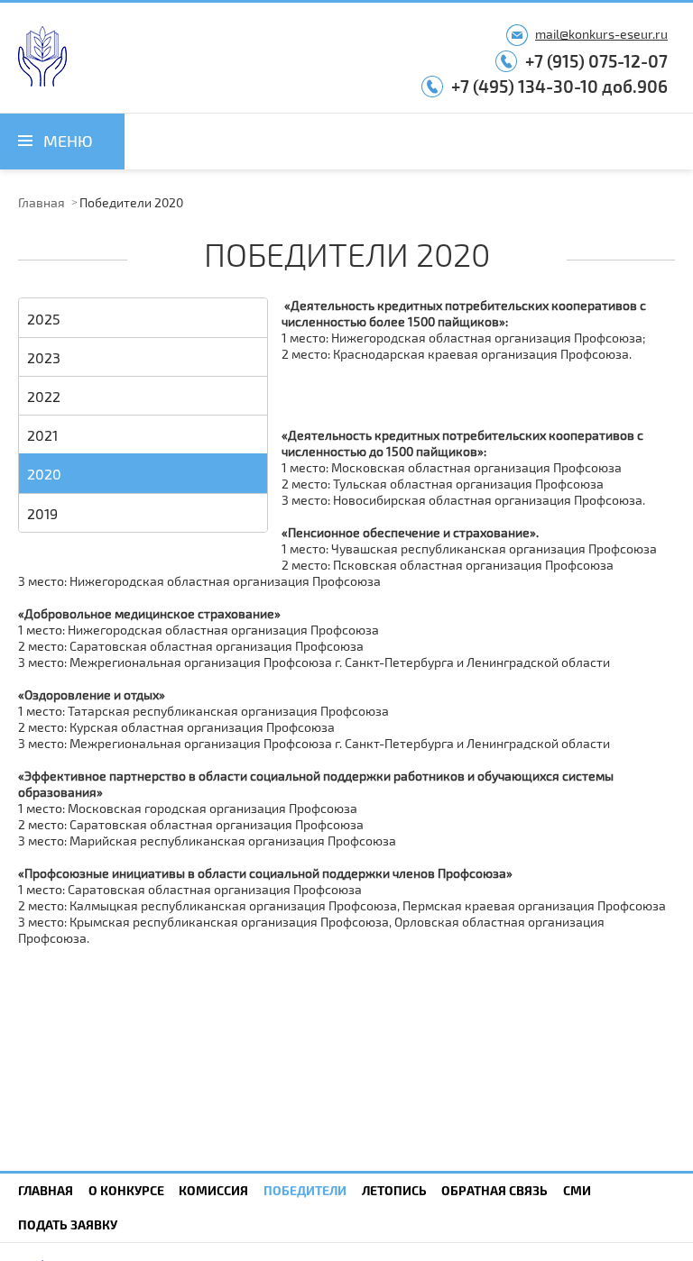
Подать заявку (67, 1224)
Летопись (394, 1190)
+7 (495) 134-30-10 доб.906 (559, 86)
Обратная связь (494, 1190)
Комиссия (213, 1190)
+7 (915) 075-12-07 (596, 60)
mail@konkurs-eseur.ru (601, 33)
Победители (304, 1190)
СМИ (577, 1190)
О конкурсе (126, 1190)
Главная (41, 202)
